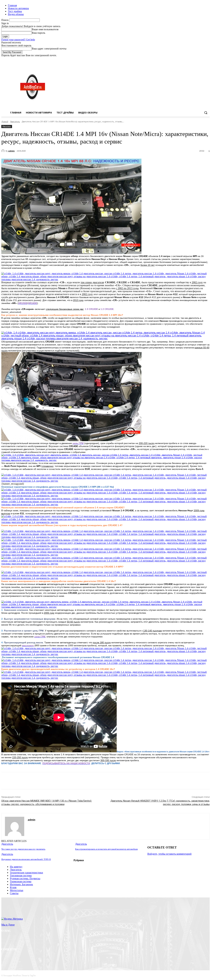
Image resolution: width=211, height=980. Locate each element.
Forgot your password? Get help (18, 39)
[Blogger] (4, 958)
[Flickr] (21, 958)
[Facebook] (189, 59)
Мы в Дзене (8, 924)
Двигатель (15, 121)
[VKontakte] (38, 958)
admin (11, 151)
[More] (79, 780)
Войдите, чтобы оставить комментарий (169, 853)
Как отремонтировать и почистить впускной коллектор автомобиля (106, 849)
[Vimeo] (203, 59)
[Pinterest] (55, 780)
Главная (12, 5)
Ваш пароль (38, 32)
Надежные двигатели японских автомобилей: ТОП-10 (26, 859)
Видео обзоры (16, 14)
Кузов (13, 887)
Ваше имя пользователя (45, 29)
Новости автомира (18, 8)
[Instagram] (194, 59)
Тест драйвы (15, 11)
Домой (4, 121)
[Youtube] (208, 59)
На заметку (16, 866)
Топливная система (21, 875)
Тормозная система (20, 881)
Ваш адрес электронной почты (49, 48)
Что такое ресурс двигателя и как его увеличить (23, 849)
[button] (206, 113)
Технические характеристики (26, 872)
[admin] (3, 151)
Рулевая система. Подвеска (25, 878)
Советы (14, 893)
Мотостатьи (16, 890)
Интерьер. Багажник (21, 884)
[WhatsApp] (67, 780)
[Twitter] (199, 59)
